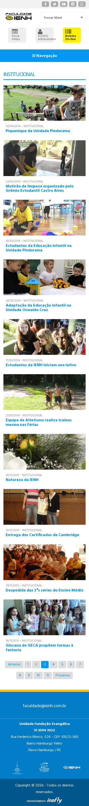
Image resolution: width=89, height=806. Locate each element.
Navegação (46, 55)
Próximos (63, 675)
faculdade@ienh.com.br (44, 706)
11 (48, 675)
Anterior (14, 665)
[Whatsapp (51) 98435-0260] (82, 4)
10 (38, 675)
